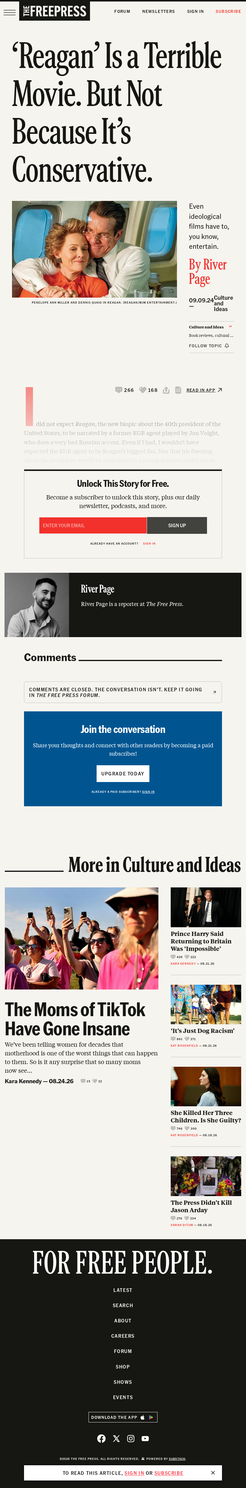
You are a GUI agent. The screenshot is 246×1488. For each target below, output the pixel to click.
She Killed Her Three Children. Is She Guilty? (206, 1116)
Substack (177, 1458)
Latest (123, 1290)
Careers (123, 1336)
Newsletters (158, 11)
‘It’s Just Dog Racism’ (203, 1030)
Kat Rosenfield (184, 1045)
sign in (134, 1473)
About (123, 1320)
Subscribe (228, 11)
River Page (208, 272)
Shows (123, 1382)
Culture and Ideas (223, 303)
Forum (122, 11)
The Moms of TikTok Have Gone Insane (75, 1018)
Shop (123, 1366)
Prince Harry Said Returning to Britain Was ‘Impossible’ (201, 941)
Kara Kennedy (23, 1081)
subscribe (168, 1473)
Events (123, 1397)
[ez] (10, 13)
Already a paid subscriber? (123, 791)
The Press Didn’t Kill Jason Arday (201, 1205)
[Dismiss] (213, 1473)
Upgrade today (123, 773)
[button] (124, 390)
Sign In (195, 11)
